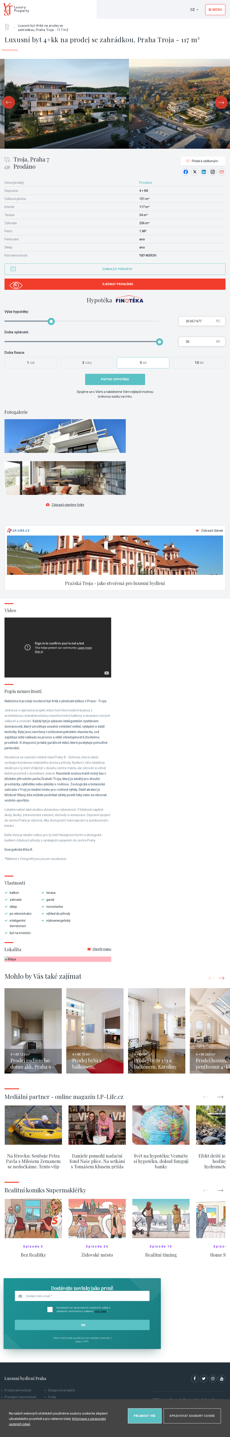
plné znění (100, 1311)
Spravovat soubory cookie (192, 1415)
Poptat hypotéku (115, 379)
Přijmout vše (145, 1415)
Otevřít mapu (102, 949)
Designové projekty (61, 1390)
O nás (52, 1397)
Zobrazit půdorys (117, 269)
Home (8, 25)
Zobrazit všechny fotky (68, 505)
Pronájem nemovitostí (20, 1397)
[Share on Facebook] (186, 172)
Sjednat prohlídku (117, 284)
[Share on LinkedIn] (204, 172)
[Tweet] (195, 172)
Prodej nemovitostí (17, 1390)
